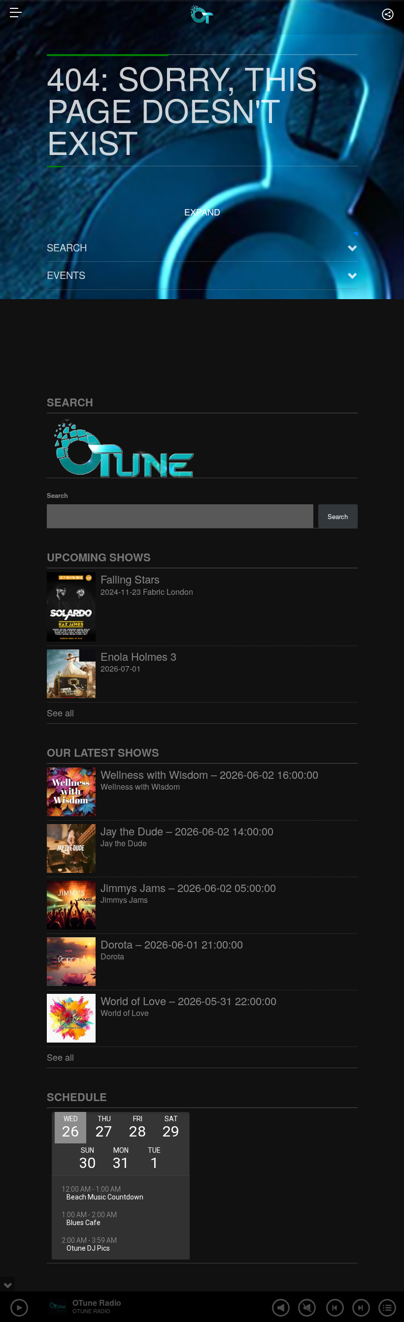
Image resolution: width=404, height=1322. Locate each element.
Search (67, 247)
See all (60, 712)
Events (66, 275)
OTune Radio (96, 1302)
